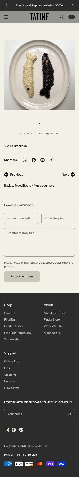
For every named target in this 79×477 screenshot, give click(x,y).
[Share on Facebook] (33, 160)
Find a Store (52, 319)
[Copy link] (51, 160)
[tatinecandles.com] (39, 16)
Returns (9, 381)
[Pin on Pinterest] (42, 160)
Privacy (8, 454)
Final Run (10, 319)
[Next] (73, 5)
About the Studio (55, 313)
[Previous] (6, 5)
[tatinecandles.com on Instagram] (6, 429)
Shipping (10, 374)
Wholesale (11, 339)
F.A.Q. (8, 368)
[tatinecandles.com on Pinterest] (13, 429)
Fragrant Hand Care (17, 332)
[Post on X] (25, 160)
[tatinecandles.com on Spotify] (21, 429)
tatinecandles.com (38, 446)
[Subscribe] (69, 414)
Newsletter (11, 387)
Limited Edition (14, 326)
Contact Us (11, 361)
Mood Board (52, 332)
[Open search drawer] (62, 17)
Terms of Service (27, 454)
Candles (9, 313)
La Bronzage (18, 145)
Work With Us (53, 326)
